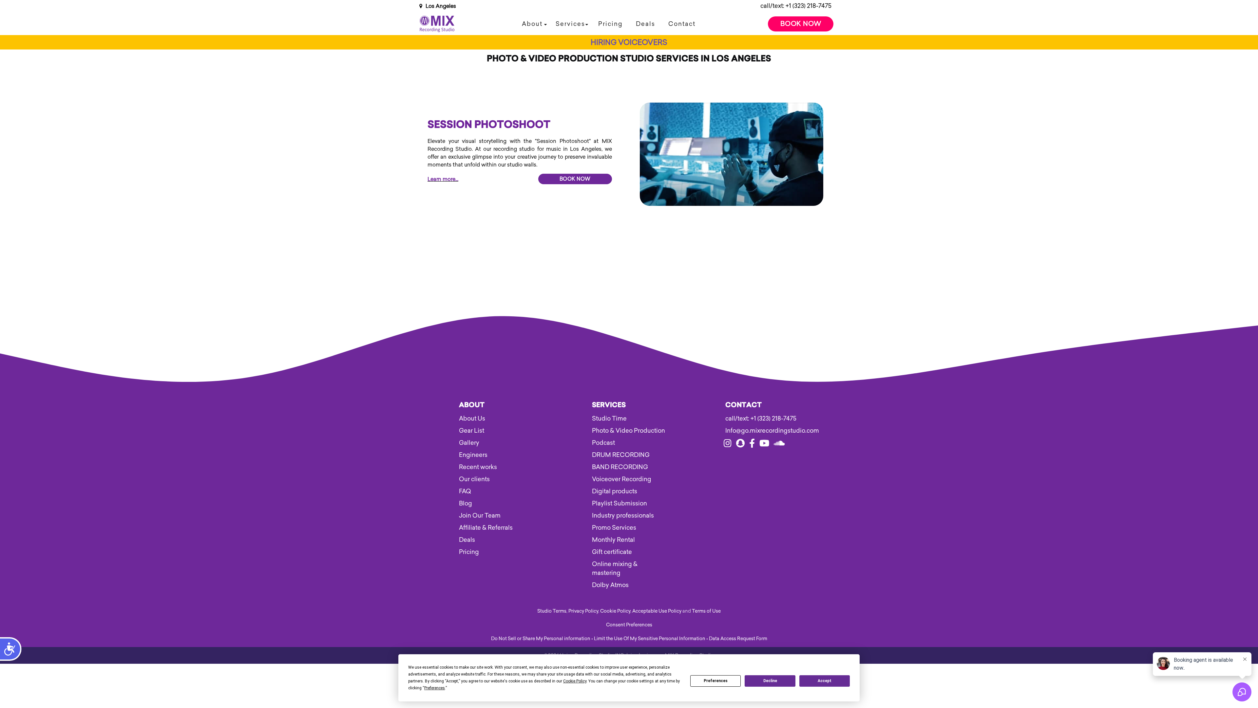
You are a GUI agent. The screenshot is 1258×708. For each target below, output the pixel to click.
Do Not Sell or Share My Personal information (540, 638)
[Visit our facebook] (752, 444)
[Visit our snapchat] (740, 444)
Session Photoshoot (489, 125)
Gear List (471, 430)
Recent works (478, 467)
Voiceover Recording (621, 479)
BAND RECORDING (620, 467)
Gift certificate (612, 552)
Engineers (473, 455)
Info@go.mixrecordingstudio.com (762, 430)
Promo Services (614, 527)
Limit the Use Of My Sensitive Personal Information (649, 638)
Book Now (800, 24)
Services (570, 24)
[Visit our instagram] (728, 444)
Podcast (603, 442)
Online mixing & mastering (615, 568)
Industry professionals (623, 515)
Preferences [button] (434, 688)
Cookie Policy (615, 611)
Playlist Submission (619, 503)
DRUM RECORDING (621, 455)
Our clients (474, 479)
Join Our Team (480, 515)
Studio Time (609, 418)
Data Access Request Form (738, 638)
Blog (465, 503)
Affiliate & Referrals (486, 527)
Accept (824, 680)
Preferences (716, 680)
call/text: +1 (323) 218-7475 (795, 6)
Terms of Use (706, 611)
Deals (645, 24)
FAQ (465, 491)
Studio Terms (551, 611)
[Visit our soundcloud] (779, 444)
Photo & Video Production (628, 430)
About (532, 24)
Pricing (610, 24)
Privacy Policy (583, 611)
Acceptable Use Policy (656, 611)
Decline (770, 680)
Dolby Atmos (610, 585)
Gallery (469, 442)
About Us (472, 418)
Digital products (614, 491)
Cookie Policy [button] (574, 681)
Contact (682, 24)
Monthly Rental (613, 539)
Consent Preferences (629, 625)
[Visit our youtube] (764, 444)
